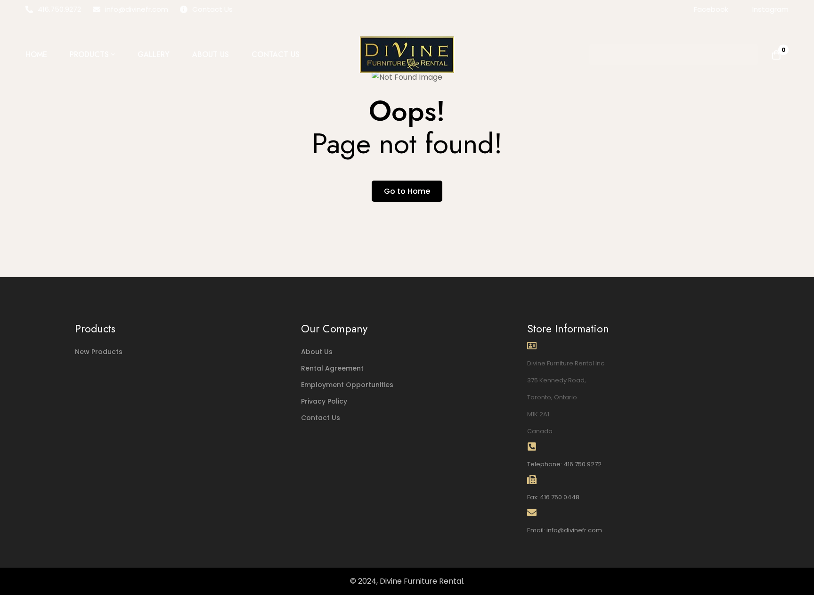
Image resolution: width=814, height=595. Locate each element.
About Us (317, 351)
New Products (98, 351)
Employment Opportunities (347, 384)
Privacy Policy (324, 401)
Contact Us (320, 417)
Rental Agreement (332, 368)
